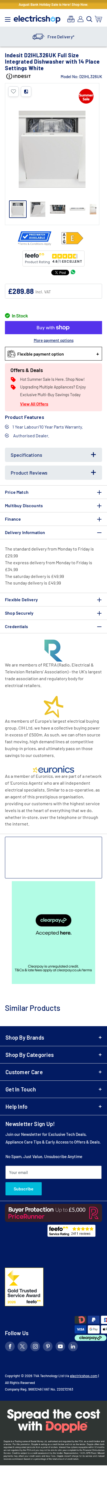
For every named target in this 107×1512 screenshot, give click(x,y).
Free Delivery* (60, 36)
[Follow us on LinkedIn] (73, 1347)
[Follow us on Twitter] (22, 1347)
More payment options (54, 340)
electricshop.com (83, 1376)
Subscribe (23, 1188)
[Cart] (98, 19)
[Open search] (89, 19)
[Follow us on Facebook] (10, 1347)
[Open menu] (7, 18)
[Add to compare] (26, 91)
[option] (53, 37)
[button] (13, 91)
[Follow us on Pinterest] (48, 1347)
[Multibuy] (71, 19)
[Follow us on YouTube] (60, 1347)
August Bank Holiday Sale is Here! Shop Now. (53, 4)
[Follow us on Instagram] (35, 1347)
